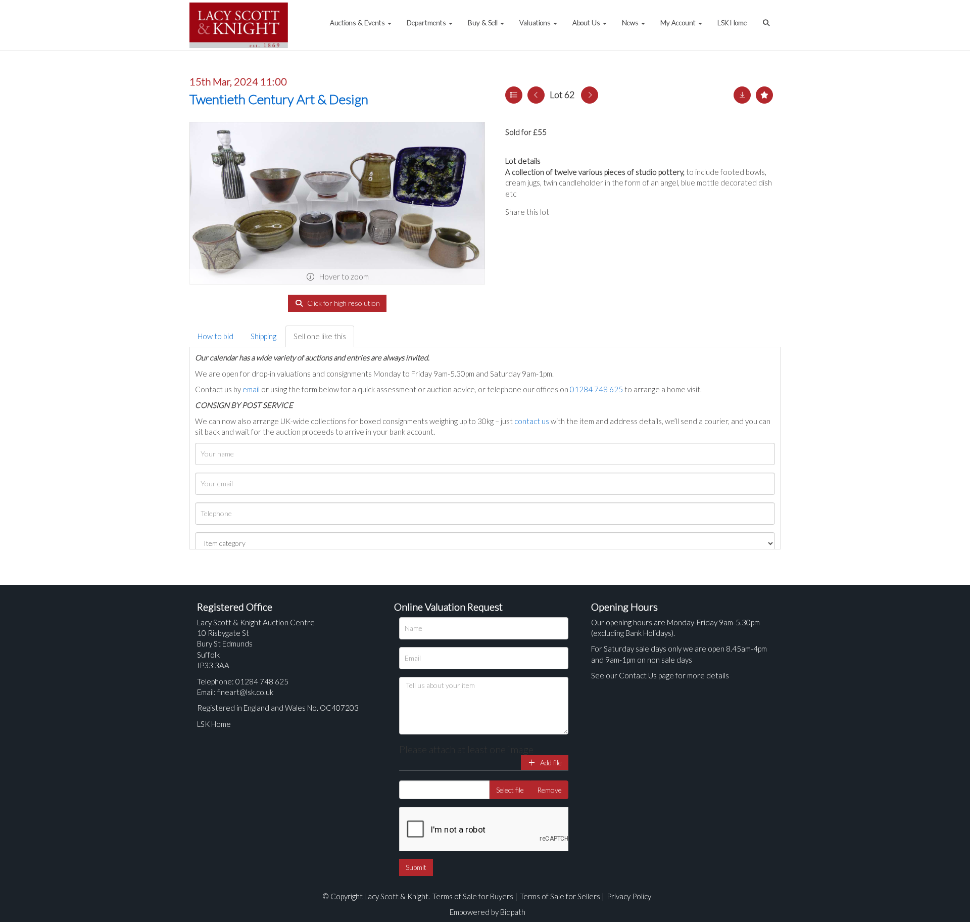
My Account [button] (678, 23)
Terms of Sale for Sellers (560, 896)
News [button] (631, 23)
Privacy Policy (629, 896)
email (251, 389)
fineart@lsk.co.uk (245, 692)
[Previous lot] (536, 95)
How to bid (215, 336)
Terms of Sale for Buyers (472, 896)
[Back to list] (513, 95)
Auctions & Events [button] (358, 23)
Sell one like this (320, 336)
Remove (549, 790)
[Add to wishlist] (764, 95)
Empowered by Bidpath (487, 911)
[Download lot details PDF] (742, 95)
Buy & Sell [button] (483, 23)
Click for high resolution (343, 303)
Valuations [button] (535, 23)
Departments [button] (427, 23)
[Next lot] (589, 95)
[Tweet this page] (586, 211)
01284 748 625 (596, 389)
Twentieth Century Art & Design (278, 99)
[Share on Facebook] (565, 211)
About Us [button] (587, 23)
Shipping (263, 336)
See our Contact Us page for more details (660, 675)
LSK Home (732, 23)
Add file (550, 762)
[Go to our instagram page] (606, 211)
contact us (531, 421)
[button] (767, 17)
